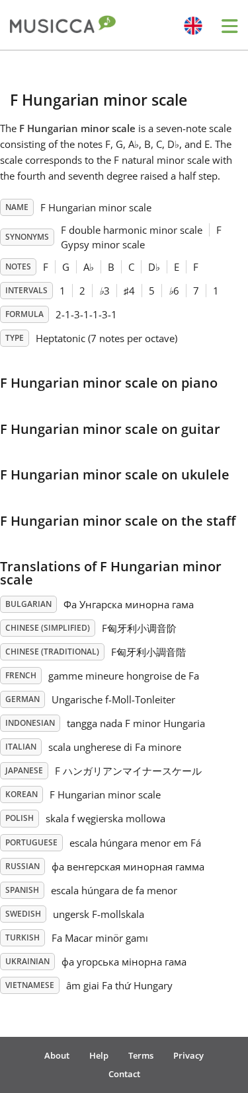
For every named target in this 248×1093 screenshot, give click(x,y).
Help (98, 1055)
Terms (140, 1055)
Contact (124, 1074)
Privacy (188, 1055)
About (56, 1055)
